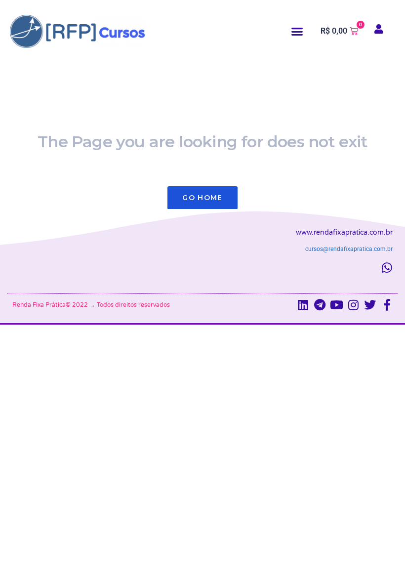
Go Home (202, 197)
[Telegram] (319, 305)
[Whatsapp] (387, 268)
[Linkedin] (303, 305)
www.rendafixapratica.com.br (344, 232)
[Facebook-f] (387, 305)
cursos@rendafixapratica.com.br (349, 249)
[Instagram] (353, 305)
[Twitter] (370, 305)
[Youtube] (336, 305)
